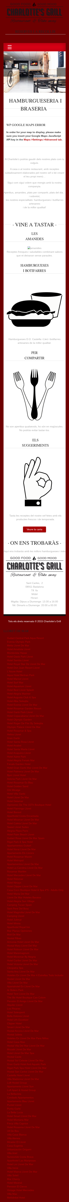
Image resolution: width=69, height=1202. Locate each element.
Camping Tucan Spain (19, 904)
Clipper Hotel (14, 1023)
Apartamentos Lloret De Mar (23, 864)
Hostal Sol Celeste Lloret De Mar (25, 1060)
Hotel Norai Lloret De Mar (21, 849)
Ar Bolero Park (15, 990)
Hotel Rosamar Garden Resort (24, 708)
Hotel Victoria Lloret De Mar (22, 964)
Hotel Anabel (14, 745)
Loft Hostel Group (17, 1082)
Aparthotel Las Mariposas (21, 1160)
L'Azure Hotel (14, 671)
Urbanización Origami (19, 1149)
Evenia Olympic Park (18, 641)
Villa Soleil (12, 1175)
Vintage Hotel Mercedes (20, 1190)
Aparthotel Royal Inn (18, 927)
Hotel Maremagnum (18, 953)
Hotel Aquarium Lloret (19, 686)
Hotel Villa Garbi (16, 793)
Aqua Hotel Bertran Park (20, 675)
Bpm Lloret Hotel (16, 775)
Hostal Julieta (14, 1034)
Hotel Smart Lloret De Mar (21, 1116)
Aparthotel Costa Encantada (23, 816)
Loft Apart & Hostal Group (21, 1090)
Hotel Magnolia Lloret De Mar (23, 912)
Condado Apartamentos (20, 1097)
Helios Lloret (14, 734)
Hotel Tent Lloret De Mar (20, 993)
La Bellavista (14, 1093)
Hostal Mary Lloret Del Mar (22, 945)
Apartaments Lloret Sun (20, 1086)
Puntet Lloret (14, 1105)
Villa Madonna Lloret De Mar (23, 1079)
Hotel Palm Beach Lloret (20, 834)
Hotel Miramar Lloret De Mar (23, 819)
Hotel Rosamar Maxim (19, 856)
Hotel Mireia (14, 923)
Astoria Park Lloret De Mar (22, 778)
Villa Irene (12, 1168)
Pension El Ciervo (17, 1186)
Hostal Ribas (14, 938)
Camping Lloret (15, 916)
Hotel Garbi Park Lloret (20, 712)
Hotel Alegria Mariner (19, 693)
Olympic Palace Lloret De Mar (24, 727)
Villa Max (12, 1193)
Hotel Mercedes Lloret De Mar (24, 875)
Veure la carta (34, 529)
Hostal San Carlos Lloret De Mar (25, 1071)
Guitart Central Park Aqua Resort (25, 638)
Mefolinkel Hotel (16, 1197)
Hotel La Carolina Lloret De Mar (25, 867)
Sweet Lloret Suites (18, 827)
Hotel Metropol (15, 860)
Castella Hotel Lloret (18, 1075)
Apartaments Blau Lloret (20, 1101)
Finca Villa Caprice (17, 1123)
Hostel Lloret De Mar (18, 979)
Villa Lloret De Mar (17, 982)
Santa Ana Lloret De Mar (21, 971)
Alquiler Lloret (14, 1004)
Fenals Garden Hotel (18, 764)
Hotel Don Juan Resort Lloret (23, 667)
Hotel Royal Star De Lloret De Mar (26, 664)
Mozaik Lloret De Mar (19, 1049)
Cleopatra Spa (15, 967)
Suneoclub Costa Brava (20, 1156)
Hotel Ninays (14, 882)
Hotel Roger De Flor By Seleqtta (25, 723)
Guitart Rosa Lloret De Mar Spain (25, 838)
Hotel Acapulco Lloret (19, 753)
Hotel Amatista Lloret (18, 649)
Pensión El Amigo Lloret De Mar (25, 1001)
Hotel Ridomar (15, 879)
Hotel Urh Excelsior (17, 1019)
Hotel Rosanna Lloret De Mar (23, 1127)
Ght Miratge (13, 790)
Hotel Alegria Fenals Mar (21, 760)
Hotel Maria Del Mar (18, 893)
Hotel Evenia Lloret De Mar (22, 704)
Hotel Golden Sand (17, 786)
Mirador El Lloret (16, 1142)
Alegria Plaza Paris (17, 830)
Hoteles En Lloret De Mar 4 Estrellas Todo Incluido (35, 975)
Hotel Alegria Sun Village (20, 901)
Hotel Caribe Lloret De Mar (22, 960)
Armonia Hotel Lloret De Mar (23, 941)
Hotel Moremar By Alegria (21, 956)
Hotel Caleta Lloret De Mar (22, 823)
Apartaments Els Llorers (20, 853)
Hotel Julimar (14, 919)
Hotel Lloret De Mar (18, 797)
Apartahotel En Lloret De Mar (23, 986)
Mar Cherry (13, 1179)
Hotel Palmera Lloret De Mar (23, 771)
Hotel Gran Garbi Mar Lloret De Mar (27, 767)
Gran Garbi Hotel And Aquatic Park (26, 1064)
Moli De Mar (14, 934)
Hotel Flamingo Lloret (19, 808)
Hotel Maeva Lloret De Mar (22, 1171)
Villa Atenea (13, 1138)
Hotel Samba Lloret (18, 660)
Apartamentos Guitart (19, 845)
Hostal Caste (14, 1056)
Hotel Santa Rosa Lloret (20, 741)
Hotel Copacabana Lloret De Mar (25, 715)
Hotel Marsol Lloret (17, 678)
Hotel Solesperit (16, 1012)
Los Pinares (13, 1008)
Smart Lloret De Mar (18, 1027)
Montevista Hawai (17, 652)
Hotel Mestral (14, 1182)
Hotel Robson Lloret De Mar (22, 949)
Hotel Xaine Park (16, 756)
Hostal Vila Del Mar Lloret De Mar (26, 1045)
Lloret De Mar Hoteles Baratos (24, 897)
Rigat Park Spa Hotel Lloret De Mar (27, 1067)
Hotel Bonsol (14, 812)
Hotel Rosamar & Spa (19, 730)
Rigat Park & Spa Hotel (20, 841)
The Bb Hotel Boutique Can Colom (26, 997)
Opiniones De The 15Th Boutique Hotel (29, 804)
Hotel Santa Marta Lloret (20, 749)
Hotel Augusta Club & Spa (21, 697)
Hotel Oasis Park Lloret (20, 656)
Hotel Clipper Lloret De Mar (22, 886)
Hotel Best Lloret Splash (20, 690)
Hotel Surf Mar (15, 682)
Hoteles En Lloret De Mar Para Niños (27, 1038)
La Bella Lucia (15, 1112)
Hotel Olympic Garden (19, 719)
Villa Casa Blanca (17, 1134)
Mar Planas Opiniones (19, 930)
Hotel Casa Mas (16, 1042)
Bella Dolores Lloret (18, 1016)
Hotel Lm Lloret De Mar (20, 1164)
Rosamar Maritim (16, 871)
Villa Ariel (12, 1153)
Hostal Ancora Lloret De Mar (23, 1030)
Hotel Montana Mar (18, 1119)
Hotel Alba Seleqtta (17, 701)
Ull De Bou (13, 1130)
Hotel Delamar (15, 801)
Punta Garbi (14, 1108)
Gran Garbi (13, 738)
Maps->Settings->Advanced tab (43, 139)
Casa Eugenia (15, 1145)
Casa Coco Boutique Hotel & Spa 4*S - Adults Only (35, 890)
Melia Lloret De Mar (18, 645)
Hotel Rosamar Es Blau (20, 782)
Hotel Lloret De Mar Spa (20, 1053)
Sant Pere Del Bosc (18, 908)
